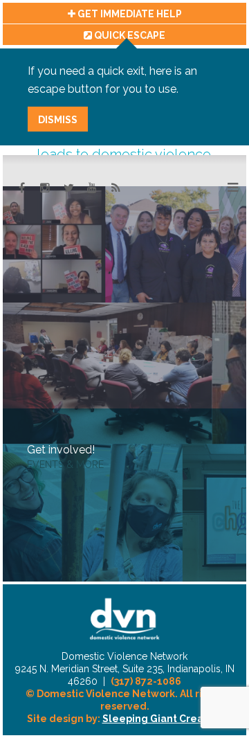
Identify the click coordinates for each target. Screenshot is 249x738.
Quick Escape (128, 35)
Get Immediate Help (128, 13)
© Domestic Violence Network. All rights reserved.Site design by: (125, 706)
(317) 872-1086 (146, 681)
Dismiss (57, 119)
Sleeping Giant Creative (162, 718)
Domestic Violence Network (124, 619)
